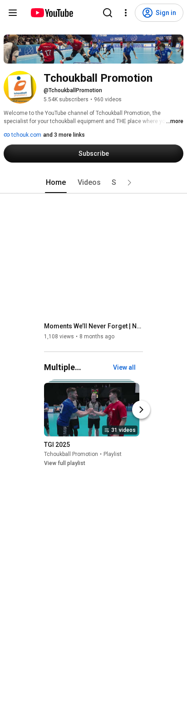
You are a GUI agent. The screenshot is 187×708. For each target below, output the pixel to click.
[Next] (141, 410)
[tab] (56, 182)
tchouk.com (25, 135)
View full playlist (64, 463)
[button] (129, 182)
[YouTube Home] (51, 12)
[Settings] (125, 12)
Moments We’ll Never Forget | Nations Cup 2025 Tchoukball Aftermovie (93, 326)
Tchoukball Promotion (71, 454)
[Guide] (12, 12)
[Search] (107, 12)
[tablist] (93, 182)
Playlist (112, 454)
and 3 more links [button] (64, 135)
